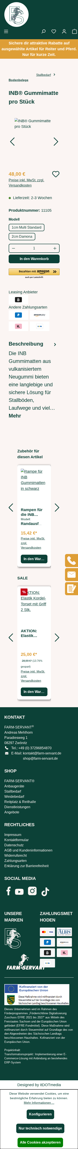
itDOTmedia (50, 1085)
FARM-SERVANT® (19, 781)
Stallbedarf (12, 791)
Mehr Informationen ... (39, 1102)
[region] (34, 142)
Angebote (11, 812)
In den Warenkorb (34, 259)
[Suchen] (43, 31)
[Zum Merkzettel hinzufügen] (56, 174)
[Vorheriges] (12, 143)
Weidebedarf (14, 796)
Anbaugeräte (14, 786)
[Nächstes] (56, 143)
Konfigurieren (40, 1114)
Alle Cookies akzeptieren (40, 1142)
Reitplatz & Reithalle (20, 802)
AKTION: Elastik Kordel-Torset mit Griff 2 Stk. (34, 633)
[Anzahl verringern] (13, 248)
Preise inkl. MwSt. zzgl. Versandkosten (26, 182)
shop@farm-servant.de (40, 758)
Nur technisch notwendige (40, 1128)
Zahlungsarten (15, 861)
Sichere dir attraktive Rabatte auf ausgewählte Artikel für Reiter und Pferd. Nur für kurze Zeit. (39, 49)
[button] (34, 273)
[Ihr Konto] (64, 31)
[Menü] (6, 31)
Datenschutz (14, 845)
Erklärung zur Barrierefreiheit (26, 866)
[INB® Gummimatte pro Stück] (34, 142)
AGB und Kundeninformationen (28, 850)
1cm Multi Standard (26, 227)
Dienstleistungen (17, 807)
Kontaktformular (16, 840)
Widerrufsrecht (15, 855)
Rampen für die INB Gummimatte (33, 512)
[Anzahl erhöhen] (55, 248)
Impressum (12, 835)
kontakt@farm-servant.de (42, 753)
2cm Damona (22, 236)
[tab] (33, 380)
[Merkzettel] (54, 31)
